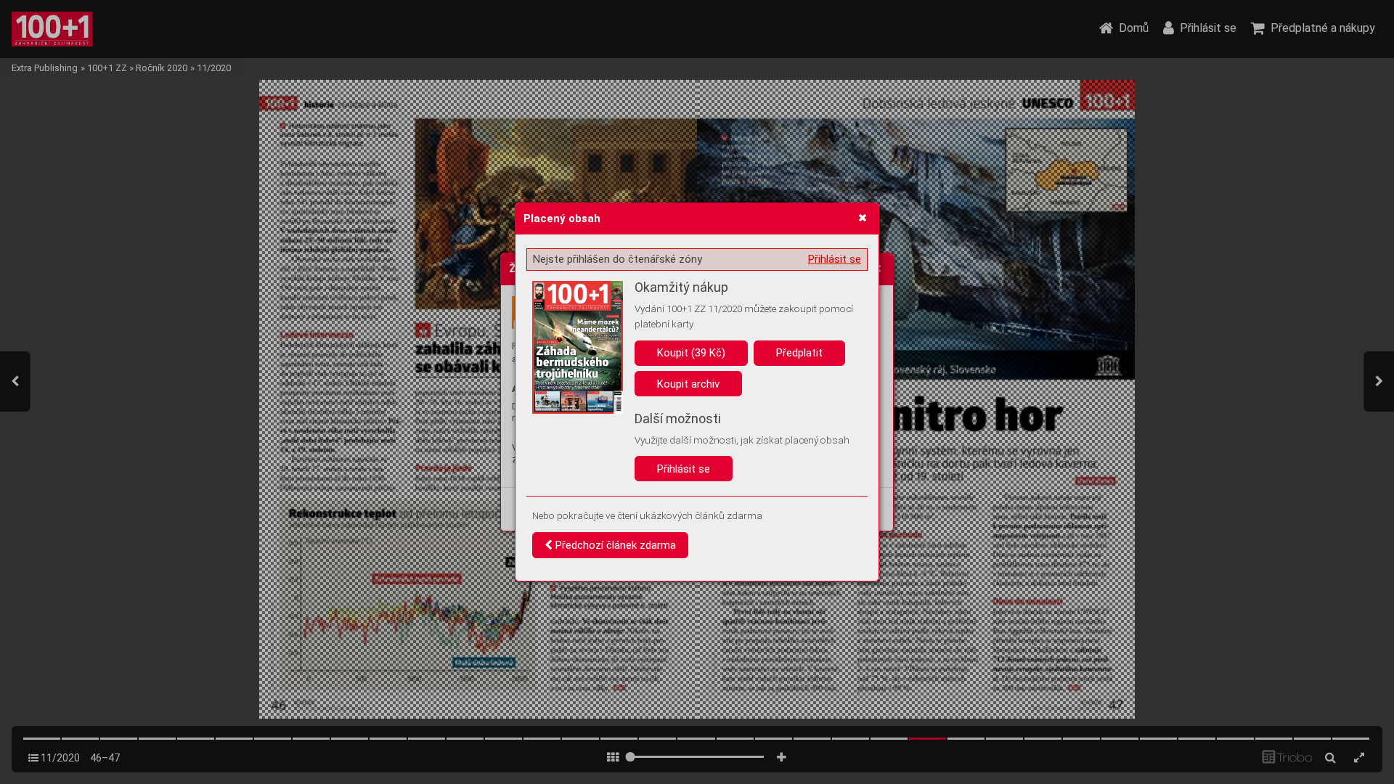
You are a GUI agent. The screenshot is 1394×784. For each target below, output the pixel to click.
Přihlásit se (834, 259)
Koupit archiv (688, 384)
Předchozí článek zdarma (614, 545)
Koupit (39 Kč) (691, 352)
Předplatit (799, 352)
